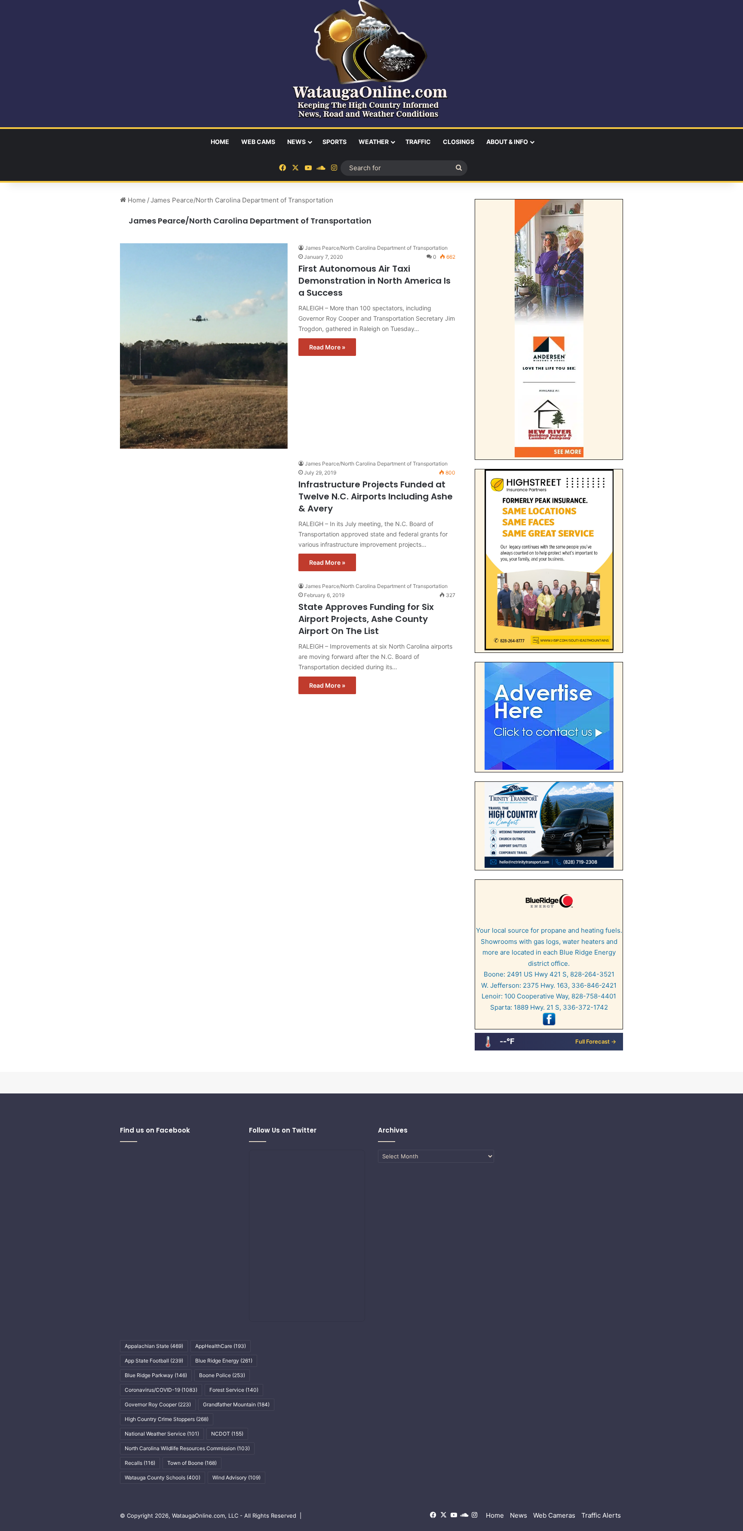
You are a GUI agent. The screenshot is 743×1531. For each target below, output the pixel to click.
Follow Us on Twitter (282, 1130)
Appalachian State (154, 1346)
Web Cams (258, 141)
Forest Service (233, 1390)
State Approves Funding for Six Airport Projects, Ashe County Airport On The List (366, 619)
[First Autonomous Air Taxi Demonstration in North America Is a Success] (204, 346)
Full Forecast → (595, 1041)
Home (220, 141)
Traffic (418, 141)
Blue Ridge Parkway (156, 1375)
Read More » (327, 347)
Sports (334, 141)
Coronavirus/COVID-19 (161, 1390)
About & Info (507, 141)
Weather (374, 141)
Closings (458, 141)
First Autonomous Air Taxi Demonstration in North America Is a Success (374, 281)
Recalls (140, 1463)
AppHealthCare (220, 1346)
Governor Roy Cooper (158, 1404)
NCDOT (227, 1433)
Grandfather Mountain (236, 1404)
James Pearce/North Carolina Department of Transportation (250, 220)
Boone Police (222, 1375)
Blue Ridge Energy (223, 1360)
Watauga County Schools (162, 1477)
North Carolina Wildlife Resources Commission (187, 1448)
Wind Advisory (236, 1477)
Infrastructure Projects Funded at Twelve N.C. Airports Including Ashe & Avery (375, 496)
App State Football (154, 1360)
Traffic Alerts (601, 1515)
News (296, 141)
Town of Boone (192, 1463)
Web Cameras (554, 1515)
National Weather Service (162, 1433)
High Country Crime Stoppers (167, 1419)
